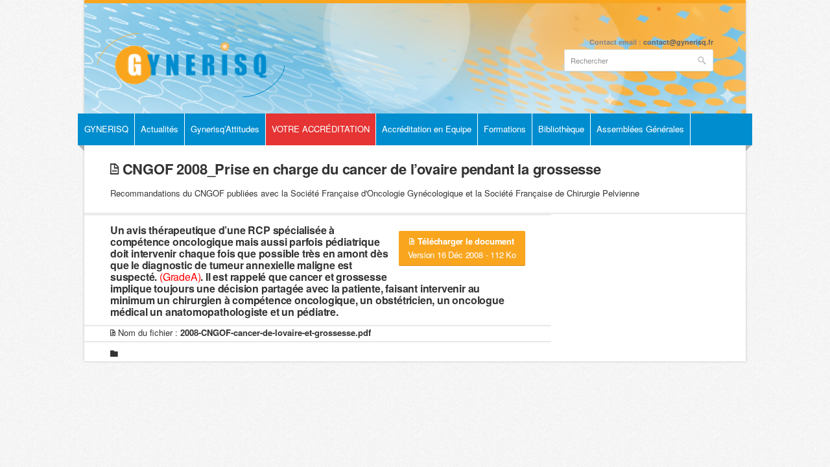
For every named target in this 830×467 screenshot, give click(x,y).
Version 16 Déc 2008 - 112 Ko (462, 248)
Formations (505, 129)
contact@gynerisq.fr (678, 42)
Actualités (159, 129)
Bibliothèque (561, 129)
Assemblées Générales (640, 129)
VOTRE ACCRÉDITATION (321, 129)
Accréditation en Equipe (426, 129)
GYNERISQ (106, 129)
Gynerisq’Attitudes (225, 129)
